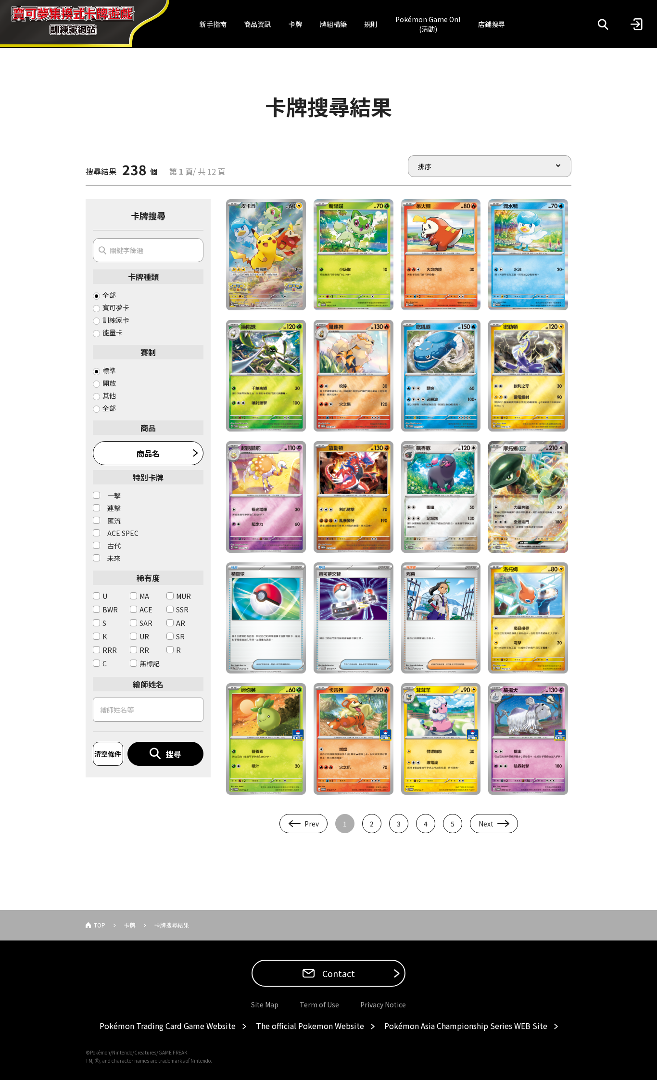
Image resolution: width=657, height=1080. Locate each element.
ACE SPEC (123, 533)
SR (180, 636)
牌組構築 (333, 24)
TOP (99, 925)
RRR (109, 650)
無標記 (149, 663)
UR (144, 636)
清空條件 (107, 754)
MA (144, 596)
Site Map (264, 1004)
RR (144, 650)
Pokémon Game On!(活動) (427, 24)
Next (486, 823)
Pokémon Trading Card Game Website (168, 1025)
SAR (145, 623)
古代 (114, 545)
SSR (182, 609)
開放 (109, 383)
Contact (337, 973)
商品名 (148, 453)
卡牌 (295, 24)
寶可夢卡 (115, 307)
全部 (109, 295)
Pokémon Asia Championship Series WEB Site (465, 1025)
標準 (109, 370)
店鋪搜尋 (491, 24)
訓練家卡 (115, 320)
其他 (109, 395)
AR (180, 623)
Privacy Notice (383, 1004)
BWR (110, 609)
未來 (114, 558)
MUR (183, 596)
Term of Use (319, 1004)
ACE (145, 609)
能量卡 (112, 332)
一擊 (114, 495)
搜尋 (173, 754)
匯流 (114, 520)
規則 (371, 24)
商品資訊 (257, 24)
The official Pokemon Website (310, 1025)
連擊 (114, 508)
